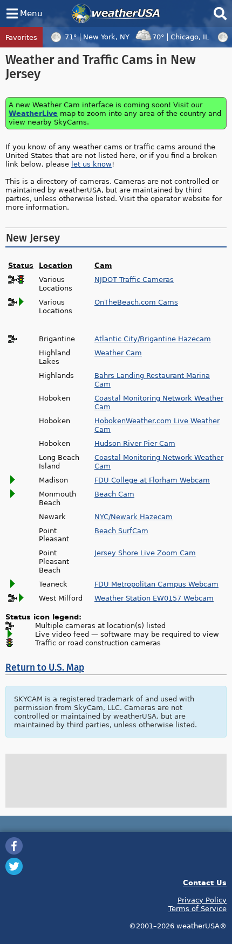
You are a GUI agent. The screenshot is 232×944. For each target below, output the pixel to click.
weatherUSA (116, 13)
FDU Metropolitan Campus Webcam (156, 584)
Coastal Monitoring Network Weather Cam (158, 402)
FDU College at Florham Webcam (152, 480)
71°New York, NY (97, 37)
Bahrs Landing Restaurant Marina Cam (152, 379)
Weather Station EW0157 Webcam (154, 598)
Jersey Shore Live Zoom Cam (145, 553)
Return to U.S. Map (44, 667)
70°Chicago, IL (180, 37)
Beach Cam (114, 494)
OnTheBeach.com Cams (136, 302)
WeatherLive (33, 113)
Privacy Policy (202, 900)
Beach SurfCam (121, 530)
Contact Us (205, 882)
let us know (91, 164)
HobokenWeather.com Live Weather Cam (157, 425)
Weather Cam (118, 353)
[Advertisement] (116, 781)
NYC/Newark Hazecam (133, 516)
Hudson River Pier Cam (134, 443)
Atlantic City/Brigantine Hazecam (152, 338)
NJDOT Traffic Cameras (134, 279)
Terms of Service (197, 908)
